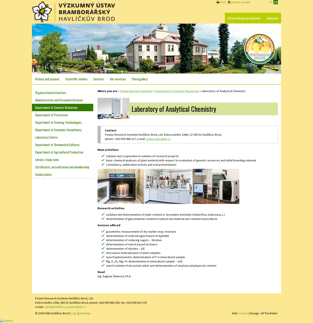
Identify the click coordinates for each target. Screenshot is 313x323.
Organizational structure (50, 92)
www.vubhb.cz (76, 307)
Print (223, 2)
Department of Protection (51, 114)
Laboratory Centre (46, 137)
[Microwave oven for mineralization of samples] (121, 186)
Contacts (272, 18)
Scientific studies (76, 79)
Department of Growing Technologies (58, 122)
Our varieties (118, 79)
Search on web (240, 2)
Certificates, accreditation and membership (62, 167)
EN (275, 2)
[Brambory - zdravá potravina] (260, 48)
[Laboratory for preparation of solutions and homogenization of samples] (168, 186)
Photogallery (140, 79)
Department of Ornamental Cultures (57, 144)
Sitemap (85, 313)
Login (74, 313)
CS (271, 2)
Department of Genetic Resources (177, 91)
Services (98, 79)
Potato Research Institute (244, 18)
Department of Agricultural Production (59, 152)
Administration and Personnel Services (59, 100)
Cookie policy (43, 174)
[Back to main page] (73, 11)
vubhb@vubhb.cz (55, 307)
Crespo (243, 313)
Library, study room (47, 159)
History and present (47, 79)
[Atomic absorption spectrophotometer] (215, 186)
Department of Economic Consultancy (58, 129)
